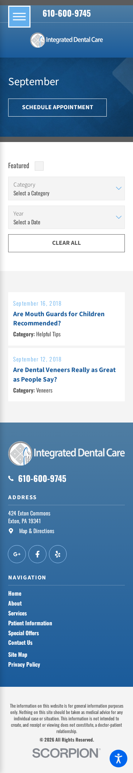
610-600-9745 (67, 13)
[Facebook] (37, 554)
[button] (118, 758)
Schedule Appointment (57, 107)
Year (18, 213)
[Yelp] (58, 554)
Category (24, 184)
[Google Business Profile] (17, 554)
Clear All (66, 242)
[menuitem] (66, 593)
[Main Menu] (19, 17)
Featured (18, 165)
